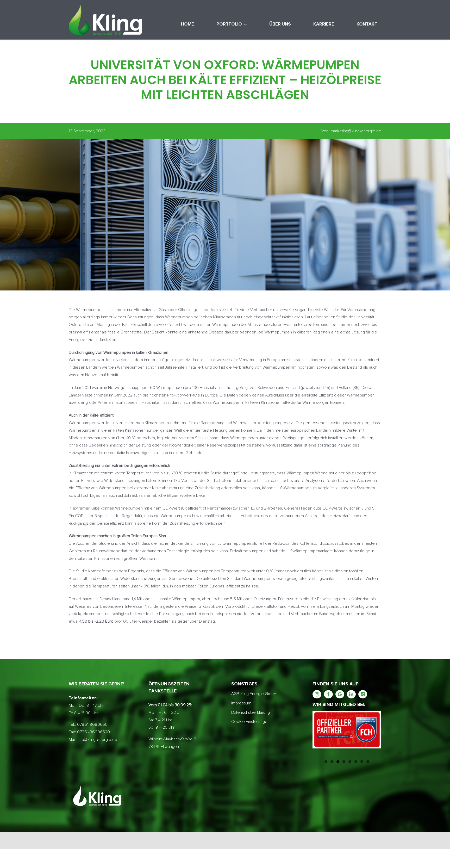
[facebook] (328, 694)
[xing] (362, 694)
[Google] (339, 694)
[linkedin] (351, 694)
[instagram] (316, 694)
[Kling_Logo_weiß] (105, 6)
